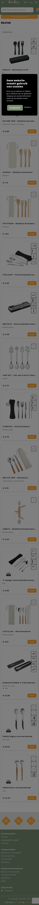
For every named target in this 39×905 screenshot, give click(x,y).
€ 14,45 (6, 798)
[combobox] (15, 10)
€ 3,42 (6, 539)
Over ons (4, 843)
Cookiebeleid (6, 859)
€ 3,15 (6, 488)
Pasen (3, 881)
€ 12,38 (6, 695)
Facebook (8, 891)
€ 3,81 (6, 642)
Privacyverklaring (8, 856)
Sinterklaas (5, 878)
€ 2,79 (6, 437)
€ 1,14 (5, 183)
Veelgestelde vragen (10, 840)
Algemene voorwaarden (11, 853)
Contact (4, 837)
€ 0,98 (6, 131)
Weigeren (27, 107)
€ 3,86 (6, 590)
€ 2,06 (6, 283)
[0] (36, 9)
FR (25, 2)
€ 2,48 (6, 334)
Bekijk (32, 131)
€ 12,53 (6, 747)
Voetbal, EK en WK (8, 875)
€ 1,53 (6, 234)
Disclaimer (5, 862)
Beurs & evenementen (10, 872)
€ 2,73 (6, 385)
